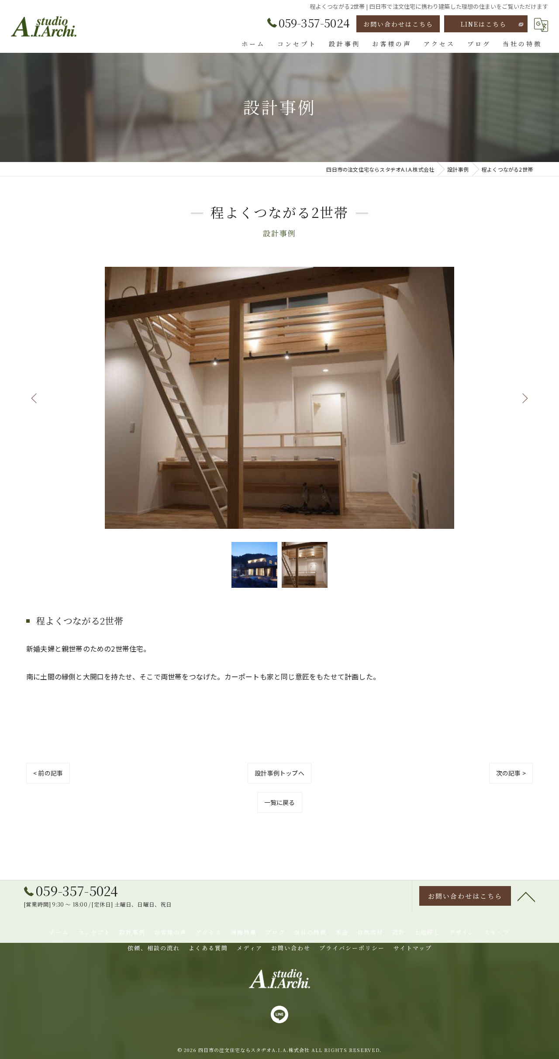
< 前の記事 (48, 773)
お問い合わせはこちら (398, 24)
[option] (279, 398)
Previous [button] (35, 398)
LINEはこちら (484, 24)
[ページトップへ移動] (526, 896)
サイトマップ (412, 948)
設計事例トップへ (279, 773)
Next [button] (524, 398)
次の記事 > (511, 773)
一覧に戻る (279, 802)
